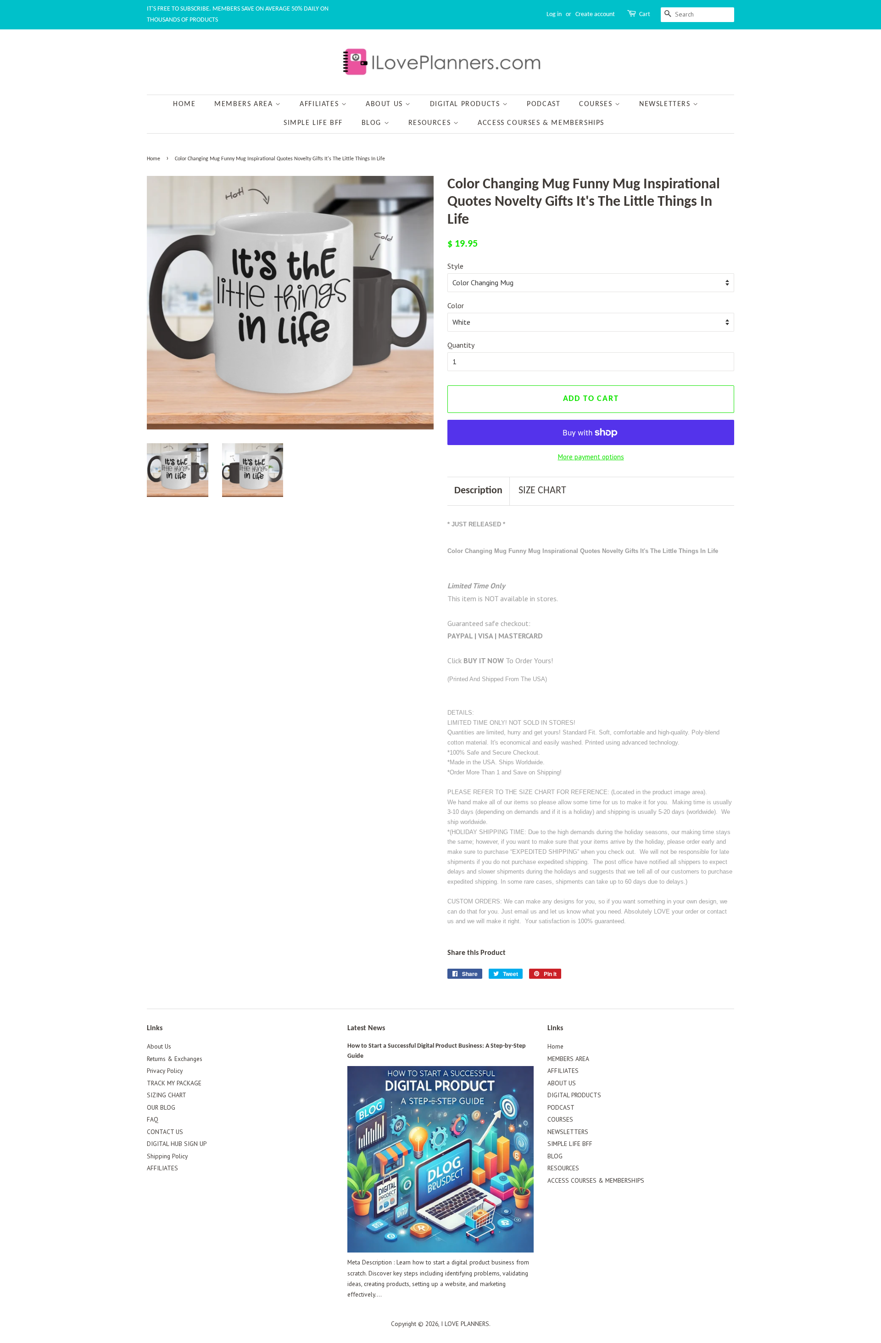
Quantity (460, 345)
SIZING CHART (166, 1095)
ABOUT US (385, 104)
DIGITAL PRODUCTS (466, 104)
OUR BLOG (161, 1107)
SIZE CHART (542, 490)
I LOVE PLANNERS (465, 1324)
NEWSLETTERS (666, 104)
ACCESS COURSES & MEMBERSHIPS (541, 123)
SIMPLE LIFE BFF (313, 123)
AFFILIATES (320, 104)
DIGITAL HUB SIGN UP (176, 1144)
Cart (644, 14)
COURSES (597, 104)
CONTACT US (165, 1132)
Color (455, 305)
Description (478, 490)
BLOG (373, 123)
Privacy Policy (165, 1070)
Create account (595, 14)
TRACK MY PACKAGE (174, 1083)
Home (184, 104)
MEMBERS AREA (244, 104)
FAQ (152, 1119)
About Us (159, 1046)
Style (455, 266)
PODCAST (543, 104)
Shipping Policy (167, 1156)
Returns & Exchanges (174, 1059)
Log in (554, 14)
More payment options (591, 456)
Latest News (366, 1028)
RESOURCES (430, 123)
